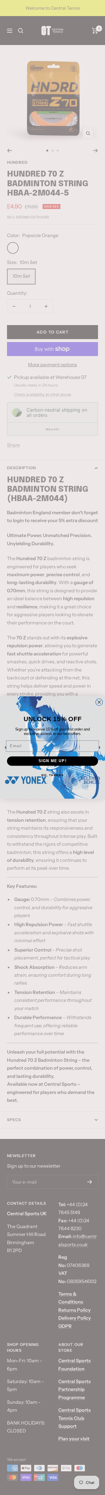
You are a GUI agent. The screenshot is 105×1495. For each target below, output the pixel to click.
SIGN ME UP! (52, 761)
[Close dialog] (99, 702)
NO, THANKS (52, 775)
